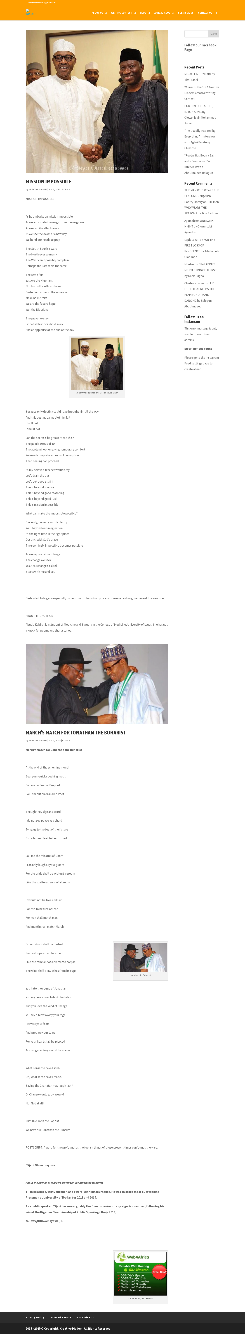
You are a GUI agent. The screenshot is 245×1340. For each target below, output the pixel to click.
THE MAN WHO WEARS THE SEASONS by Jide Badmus (201, 207)
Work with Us (85, 1317)
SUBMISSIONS (186, 13)
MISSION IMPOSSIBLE (48, 181)
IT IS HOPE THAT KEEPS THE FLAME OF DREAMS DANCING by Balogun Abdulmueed (199, 294)
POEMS (66, 189)
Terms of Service (60, 1317)
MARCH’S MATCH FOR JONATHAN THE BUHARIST (76, 732)
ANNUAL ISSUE (162, 13)
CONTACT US (205, 13)
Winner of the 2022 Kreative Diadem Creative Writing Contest (201, 93)
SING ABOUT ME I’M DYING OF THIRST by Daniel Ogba (200, 270)
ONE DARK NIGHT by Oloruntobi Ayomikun (198, 226)
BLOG (143, 13)
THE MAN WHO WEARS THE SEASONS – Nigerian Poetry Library (201, 196)
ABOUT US (97, 13)
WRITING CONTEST (121, 13)
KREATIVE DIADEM (38, 189)
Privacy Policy (35, 1317)
